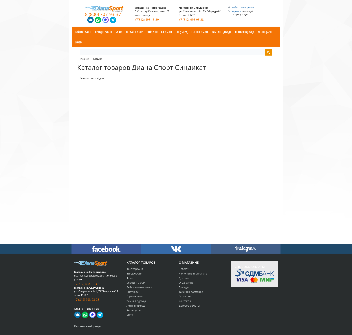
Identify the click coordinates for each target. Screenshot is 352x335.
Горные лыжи (135, 296)
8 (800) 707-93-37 (103, 14)
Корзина (236, 11)
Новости (184, 269)
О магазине (186, 282)
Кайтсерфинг (134, 269)
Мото (129, 314)
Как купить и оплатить (193, 273)
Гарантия (185, 296)
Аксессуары (133, 310)
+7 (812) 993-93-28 (191, 20)
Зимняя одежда (136, 301)
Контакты (185, 301)
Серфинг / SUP (135, 282)
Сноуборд (132, 292)
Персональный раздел (87, 326)
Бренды (184, 287)
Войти (235, 7)
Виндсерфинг (135, 273)
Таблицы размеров (191, 292)
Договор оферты (189, 305)
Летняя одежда (136, 305)
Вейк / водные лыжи (139, 287)
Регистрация (247, 7)
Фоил (129, 278)
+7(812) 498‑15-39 (147, 20)
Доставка (184, 278)
